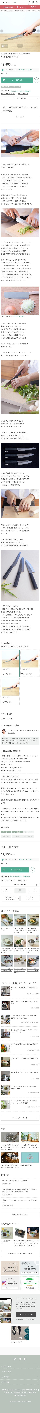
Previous (1, 31)
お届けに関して (23, 94)
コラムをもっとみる (20, 1118)
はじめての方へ (6, 1366)
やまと (6, 10)
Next (38, 31)
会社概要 (31, 1392)
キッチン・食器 (13, 10)
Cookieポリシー (8, 1392)
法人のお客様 (5, 1377)
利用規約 (4, 1389)
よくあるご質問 (6, 1371)
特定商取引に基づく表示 (21, 1392)
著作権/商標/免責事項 (20, 1395)
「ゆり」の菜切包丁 (18, 316)
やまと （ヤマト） (7, 719)
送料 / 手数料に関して (8, 94)
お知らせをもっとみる (20, 1215)
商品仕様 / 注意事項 (20, 98)
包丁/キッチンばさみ (31, 10)
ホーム (2, 10)
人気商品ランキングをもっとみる (20, 1253)
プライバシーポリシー (14, 1389)
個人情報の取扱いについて (30, 1389)
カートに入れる (17, 80)
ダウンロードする (26, 1314)
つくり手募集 (5, 1382)
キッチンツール (21, 10)
